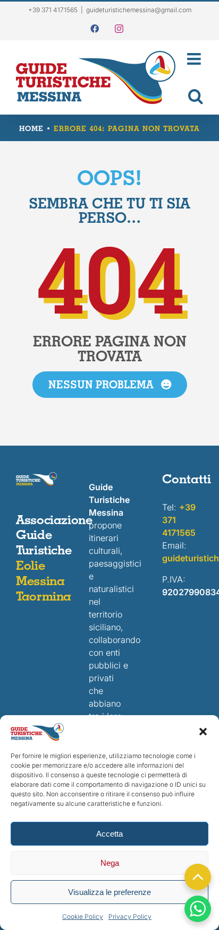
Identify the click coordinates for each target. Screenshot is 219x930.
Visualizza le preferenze (109, 892)
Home (31, 128)
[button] (203, 731)
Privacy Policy (129, 916)
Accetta (109, 833)
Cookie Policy (82, 916)
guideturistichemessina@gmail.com (138, 10)
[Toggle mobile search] (194, 96)
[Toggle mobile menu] (194, 59)
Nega (109, 862)
